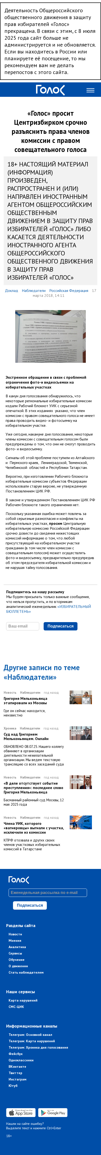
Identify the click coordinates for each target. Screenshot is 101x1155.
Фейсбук (16, 1054)
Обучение (17, 959)
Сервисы (15, 953)
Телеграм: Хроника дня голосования (38, 1047)
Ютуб (13, 1085)
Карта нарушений (23, 1000)
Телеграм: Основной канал (30, 1034)
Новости (15, 934)
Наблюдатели (34, 290)
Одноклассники (21, 1060)
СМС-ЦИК (16, 1006)
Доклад (11, 290)
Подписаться (61, 626)
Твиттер (15, 1073)
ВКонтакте (17, 1066)
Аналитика (17, 947)
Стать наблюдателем (26, 972)
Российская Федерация (68, 290)
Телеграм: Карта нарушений (32, 1041)
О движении (18, 966)
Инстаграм (17, 1079)
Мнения (15, 940)
